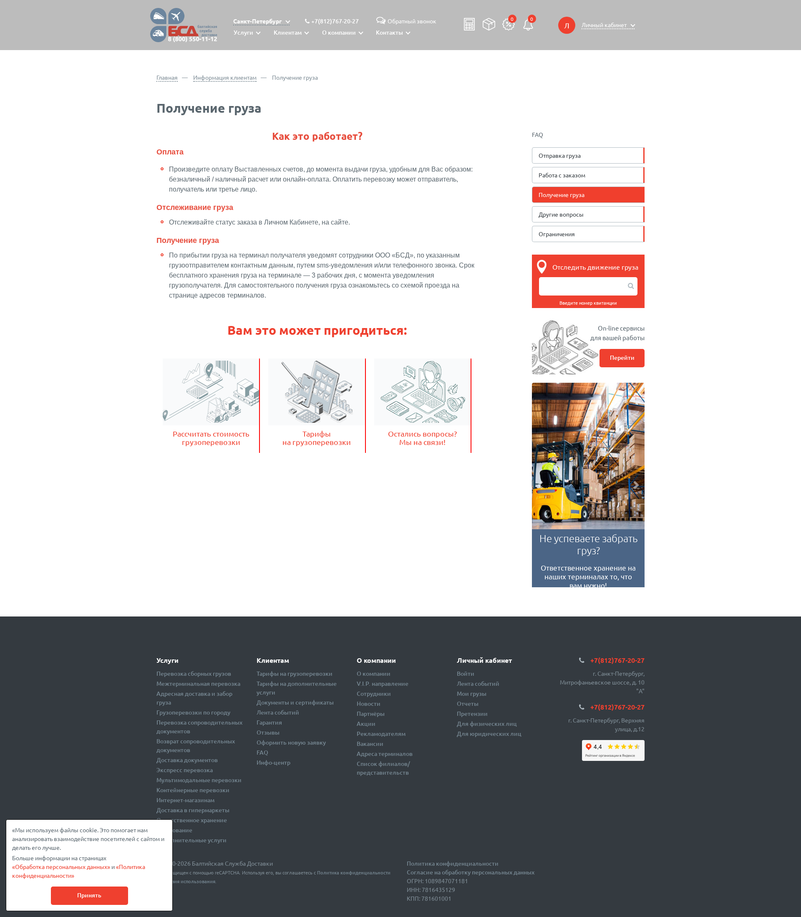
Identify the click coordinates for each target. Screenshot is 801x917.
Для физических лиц (487, 724)
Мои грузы (471, 693)
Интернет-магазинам (185, 800)
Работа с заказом (562, 175)
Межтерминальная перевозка (198, 683)
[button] (540, 485)
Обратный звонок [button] (412, 21)
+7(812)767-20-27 (335, 21)
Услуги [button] (243, 32)
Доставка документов (187, 760)
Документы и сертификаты (295, 702)
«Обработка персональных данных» (61, 866)
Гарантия (269, 722)
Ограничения (557, 233)
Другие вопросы (561, 214)
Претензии (472, 713)
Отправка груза (560, 155)
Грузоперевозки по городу (193, 712)
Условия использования (188, 881)
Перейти (622, 357)
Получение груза (561, 194)
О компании (373, 673)
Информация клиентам (225, 77)
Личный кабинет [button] (605, 24)
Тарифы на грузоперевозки (294, 673)
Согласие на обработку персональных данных (470, 872)
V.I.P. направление (382, 683)
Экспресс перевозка (184, 770)
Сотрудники (374, 693)
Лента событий (278, 712)
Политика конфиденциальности (353, 872)
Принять (89, 895)
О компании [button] (339, 32)
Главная (167, 77)
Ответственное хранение (191, 820)
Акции (366, 724)
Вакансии (370, 744)
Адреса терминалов (385, 754)
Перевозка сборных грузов (193, 673)
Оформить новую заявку (291, 742)
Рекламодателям (381, 734)
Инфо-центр (273, 762)
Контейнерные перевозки (192, 790)
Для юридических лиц (489, 734)
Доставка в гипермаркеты (192, 810)
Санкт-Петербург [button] (258, 21)
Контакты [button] (389, 32)
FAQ (262, 752)
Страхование (174, 830)
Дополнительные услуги (191, 840)
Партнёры (371, 713)
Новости (368, 703)
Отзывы (268, 732)
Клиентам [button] (288, 32)
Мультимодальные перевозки (199, 780)
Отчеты (468, 703)
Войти (465, 673)
